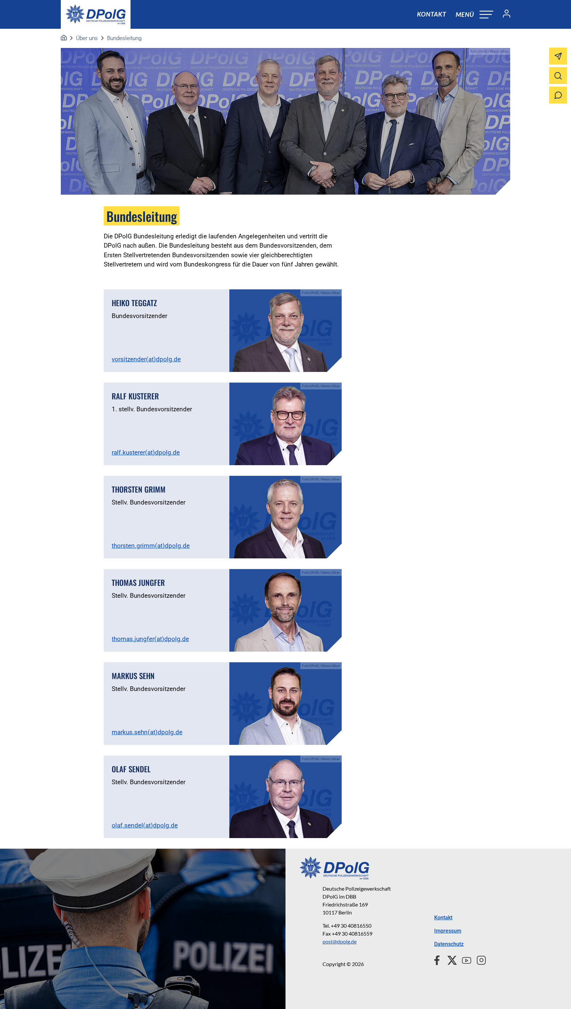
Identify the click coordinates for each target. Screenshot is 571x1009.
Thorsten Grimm (139, 489)
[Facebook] (438, 959)
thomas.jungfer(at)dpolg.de (150, 639)
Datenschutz (449, 944)
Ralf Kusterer (135, 396)
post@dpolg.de (340, 941)
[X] (449, 959)
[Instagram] (478, 959)
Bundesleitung (124, 38)
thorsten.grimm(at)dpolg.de (151, 545)
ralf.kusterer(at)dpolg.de (146, 452)
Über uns (87, 38)
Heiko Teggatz (134, 302)
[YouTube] (464, 959)
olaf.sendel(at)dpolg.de (145, 825)
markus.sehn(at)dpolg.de (147, 732)
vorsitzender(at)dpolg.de (146, 359)
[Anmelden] (504, 14)
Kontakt (431, 14)
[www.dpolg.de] (64, 38)
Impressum (447, 931)
